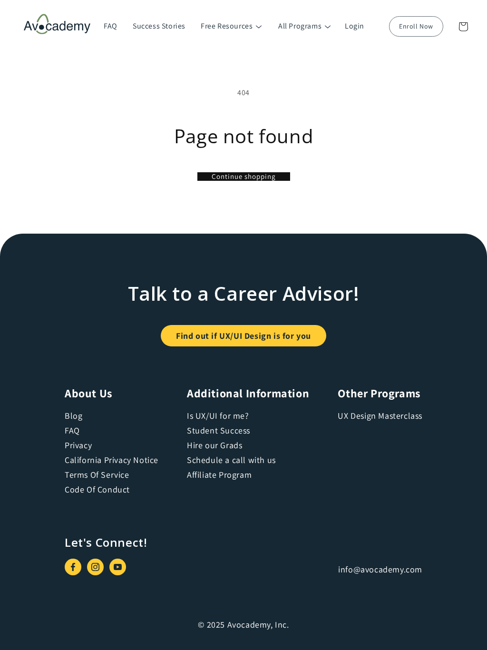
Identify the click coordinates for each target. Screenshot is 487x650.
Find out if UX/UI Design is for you (243, 335)
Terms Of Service (97, 474)
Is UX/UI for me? (218, 415)
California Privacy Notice (111, 459)
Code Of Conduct (97, 489)
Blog (73, 415)
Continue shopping (244, 176)
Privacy (78, 445)
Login (354, 26)
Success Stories (159, 26)
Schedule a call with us (231, 459)
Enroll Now (416, 26)
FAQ (110, 26)
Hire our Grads (214, 445)
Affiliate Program (219, 474)
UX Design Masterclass (380, 415)
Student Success (218, 430)
